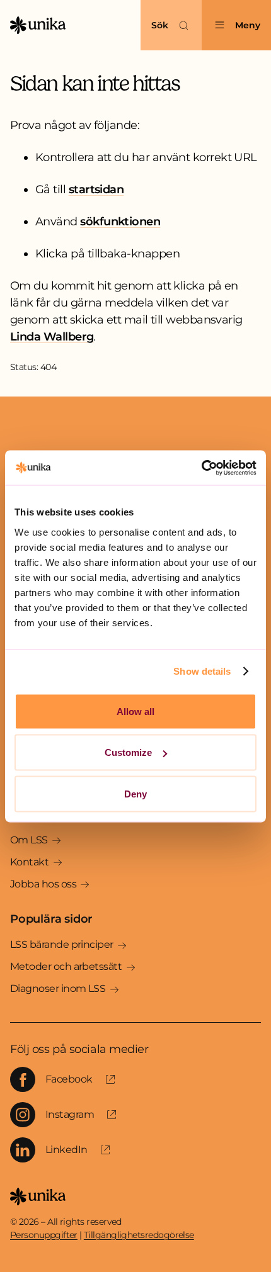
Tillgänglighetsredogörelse (139, 1235)
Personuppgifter (44, 1235)
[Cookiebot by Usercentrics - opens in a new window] (201, 467)
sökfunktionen (120, 221)
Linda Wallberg (51, 337)
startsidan (96, 189)
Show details (202, 671)
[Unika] (38, 25)
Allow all (135, 711)
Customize (128, 752)
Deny (135, 793)
